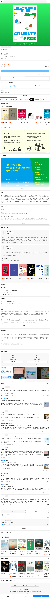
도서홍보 (37, 591)
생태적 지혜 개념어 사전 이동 (30, 569)
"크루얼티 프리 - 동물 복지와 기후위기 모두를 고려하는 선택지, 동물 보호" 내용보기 (25, 427)
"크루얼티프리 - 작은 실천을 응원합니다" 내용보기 (25, 465)
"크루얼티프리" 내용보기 (25, 391)
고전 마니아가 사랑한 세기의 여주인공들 (10, 260)
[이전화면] (1, 1)
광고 (40, 591)
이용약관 (10, 591)
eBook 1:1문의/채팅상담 (35, 587)
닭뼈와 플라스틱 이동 (5, 569)
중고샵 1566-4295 (27, 587)
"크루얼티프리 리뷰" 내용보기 (25, 477)
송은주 (8, 53)
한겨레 (11, 294)
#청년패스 (3, 106)
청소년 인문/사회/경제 (13, 290)
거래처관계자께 (33, 591)
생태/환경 (11, 289)
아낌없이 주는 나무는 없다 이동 (13, 569)
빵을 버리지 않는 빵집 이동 (30, 547)
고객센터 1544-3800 (13, 587)
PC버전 (25, 591)
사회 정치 (7, 289)
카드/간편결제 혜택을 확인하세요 (42, 74)
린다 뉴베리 (3, 53)
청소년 (6, 290)
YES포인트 (3, 66)
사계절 (2, 54)
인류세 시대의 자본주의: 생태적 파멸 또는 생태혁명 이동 (22, 569)
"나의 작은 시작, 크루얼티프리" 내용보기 (25, 488)
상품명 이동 (5, 116)
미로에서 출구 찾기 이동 (31, 272)
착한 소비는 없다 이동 (5, 547)
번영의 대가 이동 (39, 547)
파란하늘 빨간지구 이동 (13, 547)
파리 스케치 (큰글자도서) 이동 (14, 272)
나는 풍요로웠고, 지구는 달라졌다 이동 (22, 547)
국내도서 (3, 294)
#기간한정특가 (8, 106)
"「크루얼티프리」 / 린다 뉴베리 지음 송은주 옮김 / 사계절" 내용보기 (25, 403)
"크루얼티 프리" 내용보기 (25, 452)
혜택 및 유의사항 (12, 364)
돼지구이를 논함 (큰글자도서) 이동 (23, 272)
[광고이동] (45, 1)
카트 (48, 2)
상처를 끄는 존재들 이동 (5, 272)
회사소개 (28, 591)
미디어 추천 (7, 294)
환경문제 (15, 289)
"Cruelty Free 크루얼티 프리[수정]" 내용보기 (25, 439)
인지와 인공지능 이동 (40, 273)
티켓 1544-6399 (20, 587)
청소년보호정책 (21, 591)
